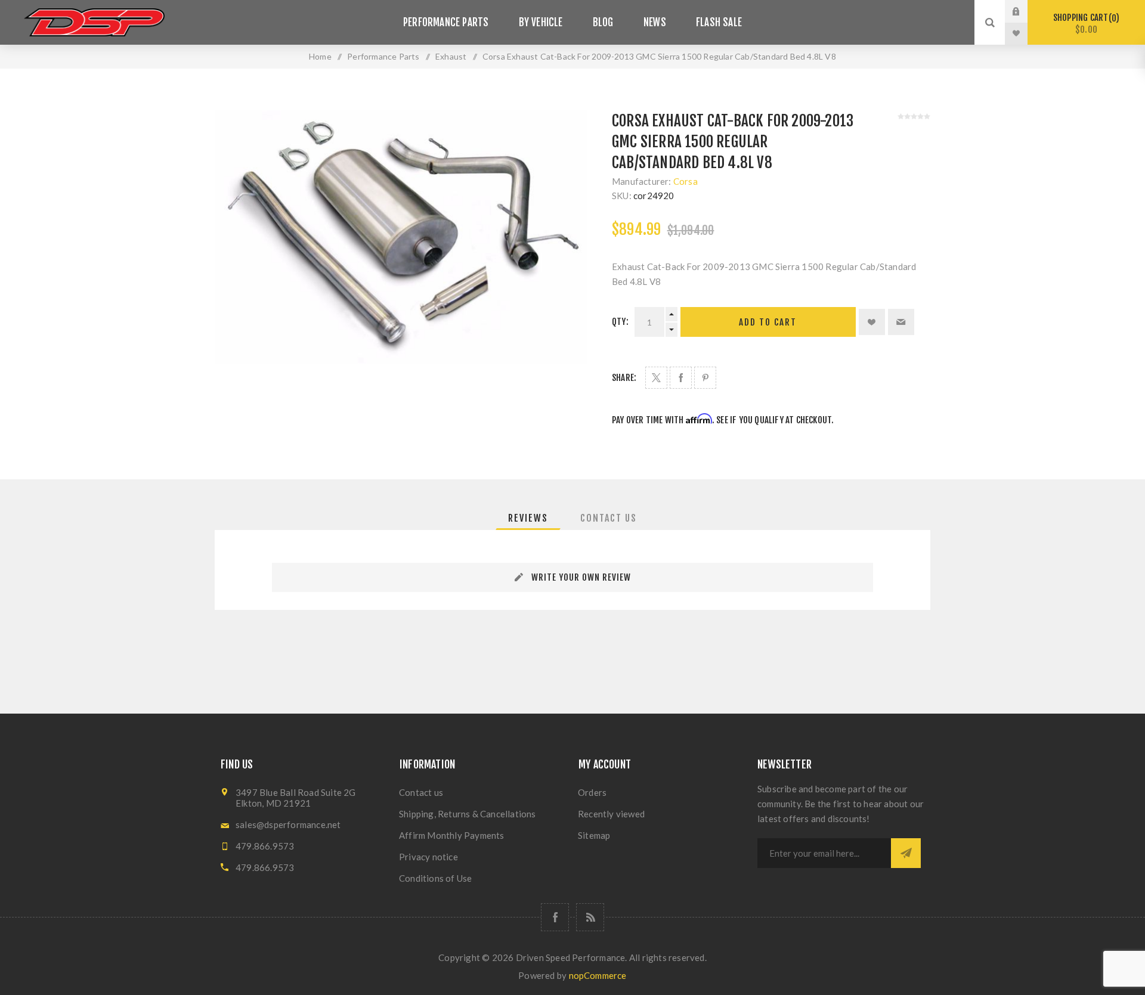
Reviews (528, 518)
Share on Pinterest (705, 378)
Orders (592, 792)
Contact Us (608, 518)
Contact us (421, 792)
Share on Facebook (681, 378)
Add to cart (768, 322)
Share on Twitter (656, 378)
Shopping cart (1084, 23)
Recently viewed (611, 813)
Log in (1025, 11)
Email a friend (901, 322)
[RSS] (590, 917)
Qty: (620, 321)
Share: (624, 377)
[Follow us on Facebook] (555, 917)
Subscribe (906, 853)
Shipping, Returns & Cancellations (467, 813)
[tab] (528, 518)
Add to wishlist (872, 322)
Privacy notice (428, 856)
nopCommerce (598, 975)
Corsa (685, 181)
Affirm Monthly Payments (452, 835)
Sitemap (594, 835)
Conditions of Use (435, 878)
